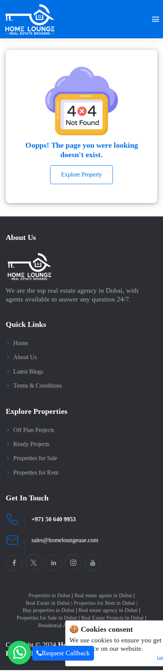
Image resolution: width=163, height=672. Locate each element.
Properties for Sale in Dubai (48, 618)
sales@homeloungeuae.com (64, 540)
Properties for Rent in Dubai (106, 603)
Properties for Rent (35, 472)
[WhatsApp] (19, 652)
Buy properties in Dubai (50, 610)
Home (20, 343)
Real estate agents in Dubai (104, 595)
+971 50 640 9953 (53, 519)
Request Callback (66, 653)
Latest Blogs (28, 371)
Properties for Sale (35, 458)
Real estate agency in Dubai (109, 610)
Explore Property (81, 174)
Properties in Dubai (50, 595)
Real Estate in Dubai (49, 603)
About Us (25, 357)
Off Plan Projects (33, 430)
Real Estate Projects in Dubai (113, 618)
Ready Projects (31, 444)
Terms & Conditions (37, 385)
